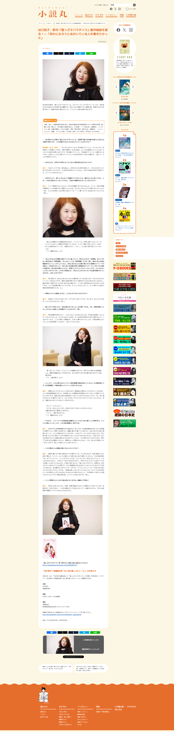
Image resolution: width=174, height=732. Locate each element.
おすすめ (99, 15)
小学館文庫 (131, 15)
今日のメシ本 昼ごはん (65, 724)
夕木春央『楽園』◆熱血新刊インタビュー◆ (124, 203)
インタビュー (111, 15)
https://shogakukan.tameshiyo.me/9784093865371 (60, 565)
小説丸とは (105, 5)
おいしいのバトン (82, 719)
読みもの (89, 15)
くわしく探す (132, 9)
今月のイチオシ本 (64, 714)
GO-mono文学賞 (120, 246)
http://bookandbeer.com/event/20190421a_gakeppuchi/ (62, 614)
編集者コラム (63, 719)
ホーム (40, 23)
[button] (116, 87)
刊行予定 (118, 709)
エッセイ (42, 714)
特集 (122, 15)
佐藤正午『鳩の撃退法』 (103, 712)
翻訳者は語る (81, 714)
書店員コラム (63, 722)
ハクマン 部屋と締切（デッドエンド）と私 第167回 (124, 178)
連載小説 (42, 712)
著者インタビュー (82, 712)
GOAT (118, 243)
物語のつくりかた (82, 722)
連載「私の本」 (81, 717)
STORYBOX (131, 706)
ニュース (79, 15)
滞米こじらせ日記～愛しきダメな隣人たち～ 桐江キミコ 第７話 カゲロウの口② (57, 667)
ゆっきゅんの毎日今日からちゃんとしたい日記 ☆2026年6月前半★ (124, 154)
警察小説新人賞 (120, 249)
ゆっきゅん (119, 256)
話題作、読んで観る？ (65, 717)
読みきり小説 (44, 717)
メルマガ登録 (98, 5)
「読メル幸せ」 (63, 712)
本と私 (79, 724)
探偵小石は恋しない (121, 253)
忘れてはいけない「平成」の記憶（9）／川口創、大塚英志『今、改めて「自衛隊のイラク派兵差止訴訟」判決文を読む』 (90, 668)
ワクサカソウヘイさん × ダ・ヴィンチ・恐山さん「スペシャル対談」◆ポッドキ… (124, 227)
